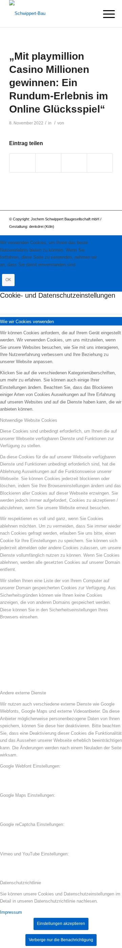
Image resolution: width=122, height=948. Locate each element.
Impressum (11, 912)
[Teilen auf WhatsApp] (48, 163)
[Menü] (103, 14)
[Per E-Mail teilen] (100, 163)
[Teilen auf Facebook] (22, 163)
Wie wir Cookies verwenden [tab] (27, 321)
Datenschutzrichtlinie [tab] (20, 882)
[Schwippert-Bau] (50, 13)
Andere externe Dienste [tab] (23, 692)
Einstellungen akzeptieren (61, 923)
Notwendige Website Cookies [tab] (28, 420)
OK (8, 279)
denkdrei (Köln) (41, 226)
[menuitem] (103, 14)
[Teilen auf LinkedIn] (74, 163)
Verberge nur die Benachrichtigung (61, 939)
